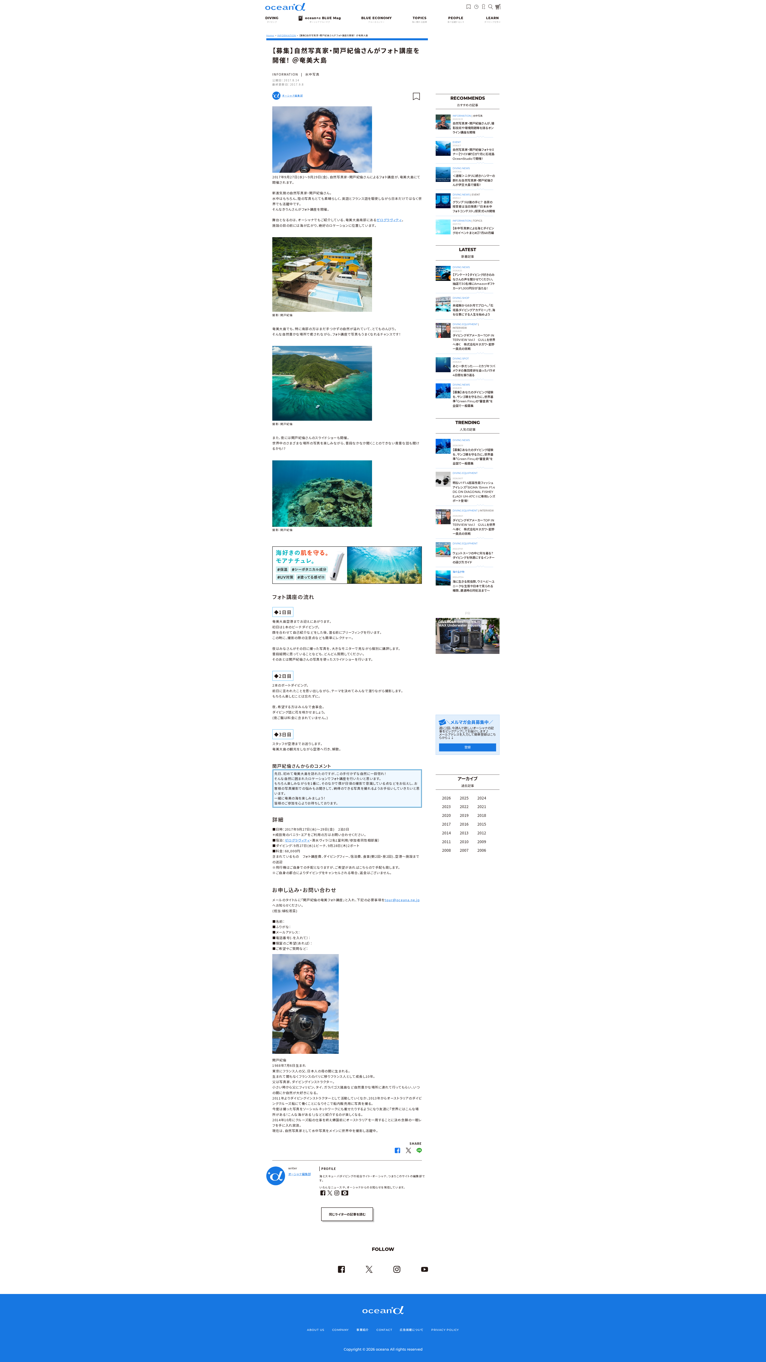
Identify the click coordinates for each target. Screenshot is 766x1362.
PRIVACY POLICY (445, 1330)
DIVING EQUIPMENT (465, 324)
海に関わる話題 (419, 22)
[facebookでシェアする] (397, 1151)
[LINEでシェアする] (419, 1151)
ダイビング (272, 22)
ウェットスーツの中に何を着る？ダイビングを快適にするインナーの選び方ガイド (474, 557)
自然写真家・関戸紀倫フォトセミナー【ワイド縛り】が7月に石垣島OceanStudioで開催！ (474, 154)
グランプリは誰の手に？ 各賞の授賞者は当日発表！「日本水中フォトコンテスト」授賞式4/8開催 (474, 206)
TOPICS (477, 220)
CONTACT (384, 1330)
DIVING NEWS (461, 168)
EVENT (457, 142)
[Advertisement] (467, 64)
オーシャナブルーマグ (320, 22)
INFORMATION (285, 74)
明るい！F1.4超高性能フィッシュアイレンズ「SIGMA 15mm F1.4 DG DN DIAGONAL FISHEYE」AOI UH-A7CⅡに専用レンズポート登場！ (474, 492)
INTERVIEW (460, 327)
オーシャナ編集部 (292, 95)
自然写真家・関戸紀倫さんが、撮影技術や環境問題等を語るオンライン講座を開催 (473, 127)
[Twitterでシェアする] (408, 1151)
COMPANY (340, 1330)
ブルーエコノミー (376, 22)
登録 (467, 747)
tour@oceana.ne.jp (402, 899)
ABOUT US (315, 1330)
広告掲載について (411, 1330)
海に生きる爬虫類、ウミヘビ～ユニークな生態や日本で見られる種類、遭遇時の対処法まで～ (474, 586)
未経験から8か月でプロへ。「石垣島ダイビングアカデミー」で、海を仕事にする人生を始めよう (474, 310)
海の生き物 (458, 571)
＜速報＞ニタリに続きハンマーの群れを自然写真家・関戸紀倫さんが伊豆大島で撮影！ (474, 180)
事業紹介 (362, 1330)
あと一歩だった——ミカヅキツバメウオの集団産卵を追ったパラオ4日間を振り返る (474, 370)
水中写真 (312, 74)
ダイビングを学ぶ (492, 22)
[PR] (467, 653)
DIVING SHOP (461, 297)
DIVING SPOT (461, 358)
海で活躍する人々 (455, 22)
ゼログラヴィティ (389, 219)
